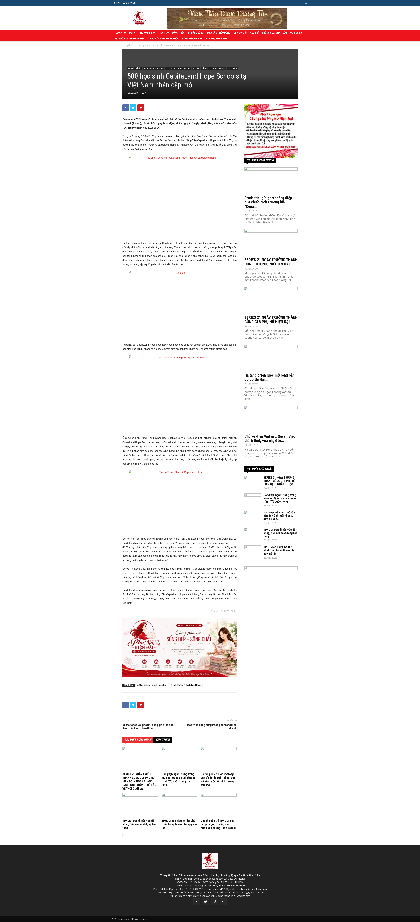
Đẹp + (132, 32)
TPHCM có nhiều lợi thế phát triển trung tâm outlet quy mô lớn (179, 824)
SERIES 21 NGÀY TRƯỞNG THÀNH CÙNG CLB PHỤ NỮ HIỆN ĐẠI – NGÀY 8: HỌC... (279, 481)
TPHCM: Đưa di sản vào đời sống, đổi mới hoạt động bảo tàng (139, 824)
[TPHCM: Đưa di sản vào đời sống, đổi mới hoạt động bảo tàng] (140, 805)
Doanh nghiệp (141, 45)
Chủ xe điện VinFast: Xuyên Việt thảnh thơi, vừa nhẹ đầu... (269, 438)
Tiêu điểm (232, 68)
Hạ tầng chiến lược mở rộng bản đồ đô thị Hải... (269, 377)
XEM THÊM (162, 740)
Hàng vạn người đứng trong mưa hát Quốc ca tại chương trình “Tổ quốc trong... (280, 498)
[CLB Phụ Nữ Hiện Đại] (271, 131)
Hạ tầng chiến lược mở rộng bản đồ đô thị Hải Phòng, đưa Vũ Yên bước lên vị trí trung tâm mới (218, 779)
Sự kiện (196, 68)
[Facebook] (196, 901)
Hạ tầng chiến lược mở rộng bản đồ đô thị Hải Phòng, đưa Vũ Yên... (279, 516)
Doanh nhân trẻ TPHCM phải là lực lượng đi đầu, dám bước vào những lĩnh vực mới (218, 824)
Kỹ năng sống (195, 32)
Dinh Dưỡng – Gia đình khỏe (163, 38)
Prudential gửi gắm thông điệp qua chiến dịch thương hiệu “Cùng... (268, 202)
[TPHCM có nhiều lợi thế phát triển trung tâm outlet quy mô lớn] (179, 805)
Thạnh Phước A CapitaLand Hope (186, 685)
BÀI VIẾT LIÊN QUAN (137, 740)
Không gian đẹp (271, 32)
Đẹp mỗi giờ (240, 32)
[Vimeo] (214, 901)
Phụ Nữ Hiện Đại (147, 32)
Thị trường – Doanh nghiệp (128, 38)
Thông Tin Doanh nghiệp (213, 68)
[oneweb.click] (179, 647)
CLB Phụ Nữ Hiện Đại (217, 38)
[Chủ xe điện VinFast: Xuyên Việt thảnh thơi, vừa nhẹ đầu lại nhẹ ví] (271, 419)
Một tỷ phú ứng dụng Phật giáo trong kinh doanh (212, 726)
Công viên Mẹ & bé (192, 38)
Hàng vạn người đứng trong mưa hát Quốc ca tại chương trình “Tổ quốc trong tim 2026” (178, 779)
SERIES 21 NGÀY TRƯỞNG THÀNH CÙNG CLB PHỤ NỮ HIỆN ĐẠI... (271, 262)
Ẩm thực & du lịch (293, 32)
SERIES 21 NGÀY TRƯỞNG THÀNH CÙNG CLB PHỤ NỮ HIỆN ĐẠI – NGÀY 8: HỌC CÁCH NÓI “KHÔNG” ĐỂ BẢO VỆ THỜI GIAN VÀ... (139, 781)
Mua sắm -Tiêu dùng (218, 32)
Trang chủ (119, 32)
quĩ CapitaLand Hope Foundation (152, 685)
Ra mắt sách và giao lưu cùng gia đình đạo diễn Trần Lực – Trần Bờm (147, 726)
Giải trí (254, 32)
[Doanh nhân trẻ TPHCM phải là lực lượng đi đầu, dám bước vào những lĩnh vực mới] (219, 805)
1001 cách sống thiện (172, 32)
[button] (306, 3)
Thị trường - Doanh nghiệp (178, 68)
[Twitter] (205, 901)
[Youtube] (223, 901)
